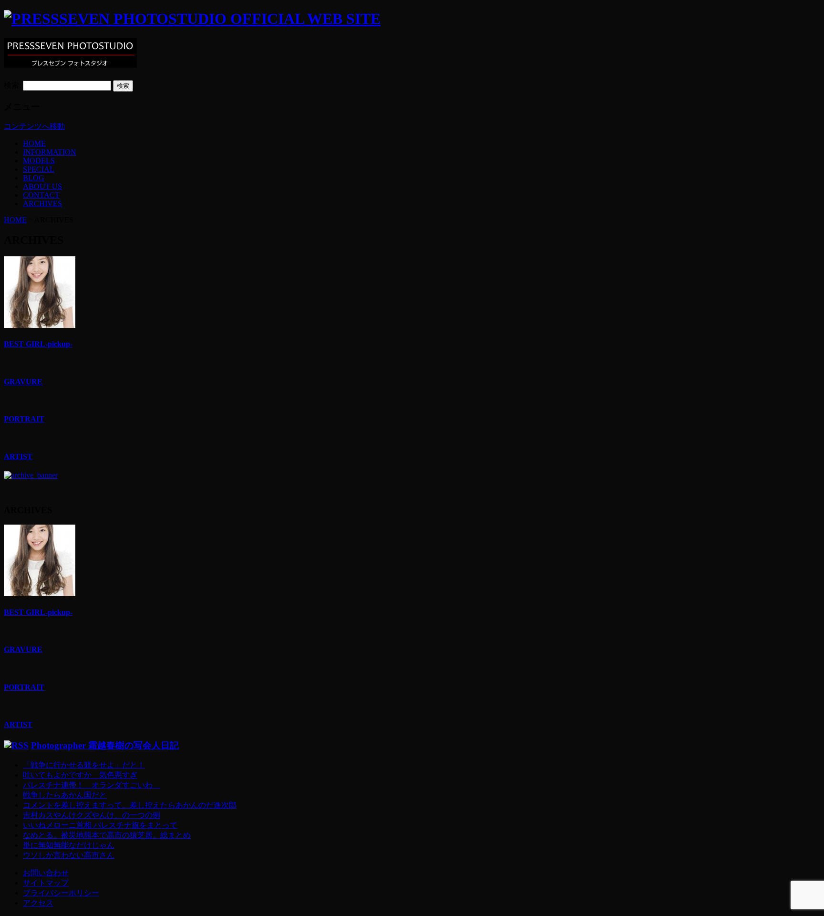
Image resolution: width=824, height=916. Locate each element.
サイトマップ (46, 883)
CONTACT (41, 195)
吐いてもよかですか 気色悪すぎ (80, 775)
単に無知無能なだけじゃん (68, 845)
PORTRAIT (24, 419)
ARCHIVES (42, 204)
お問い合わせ (46, 873)
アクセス (38, 903)
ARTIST (18, 457)
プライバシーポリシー (61, 893)
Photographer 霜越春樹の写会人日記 (105, 745)
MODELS (39, 161)
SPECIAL (38, 169)
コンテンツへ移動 (34, 126)
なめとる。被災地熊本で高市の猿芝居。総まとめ (107, 835)
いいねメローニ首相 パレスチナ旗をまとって (100, 825)
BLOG (33, 178)
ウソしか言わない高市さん (68, 855)
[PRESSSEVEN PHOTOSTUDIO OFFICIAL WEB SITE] (192, 18)
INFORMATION (49, 152)
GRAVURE (23, 382)
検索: (12, 85)
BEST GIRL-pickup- (38, 344)
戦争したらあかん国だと (65, 795)
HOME (34, 143)
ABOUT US (42, 186)
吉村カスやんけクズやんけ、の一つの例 (91, 815)
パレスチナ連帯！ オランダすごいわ (91, 785)
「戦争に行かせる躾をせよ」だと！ (84, 765)
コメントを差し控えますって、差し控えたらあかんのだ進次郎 (130, 805)
